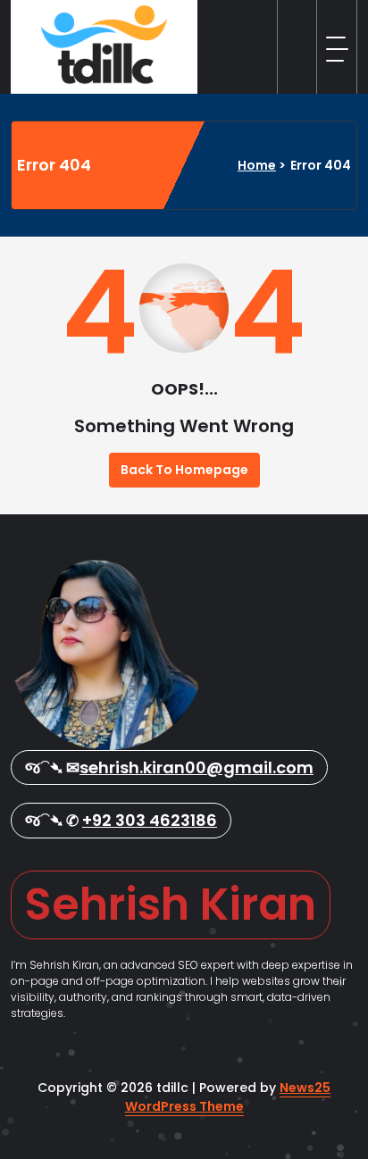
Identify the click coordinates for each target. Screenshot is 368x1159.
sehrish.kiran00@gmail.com (196, 767)
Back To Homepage (184, 470)
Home (257, 165)
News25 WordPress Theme (228, 1097)
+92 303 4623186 (149, 820)
